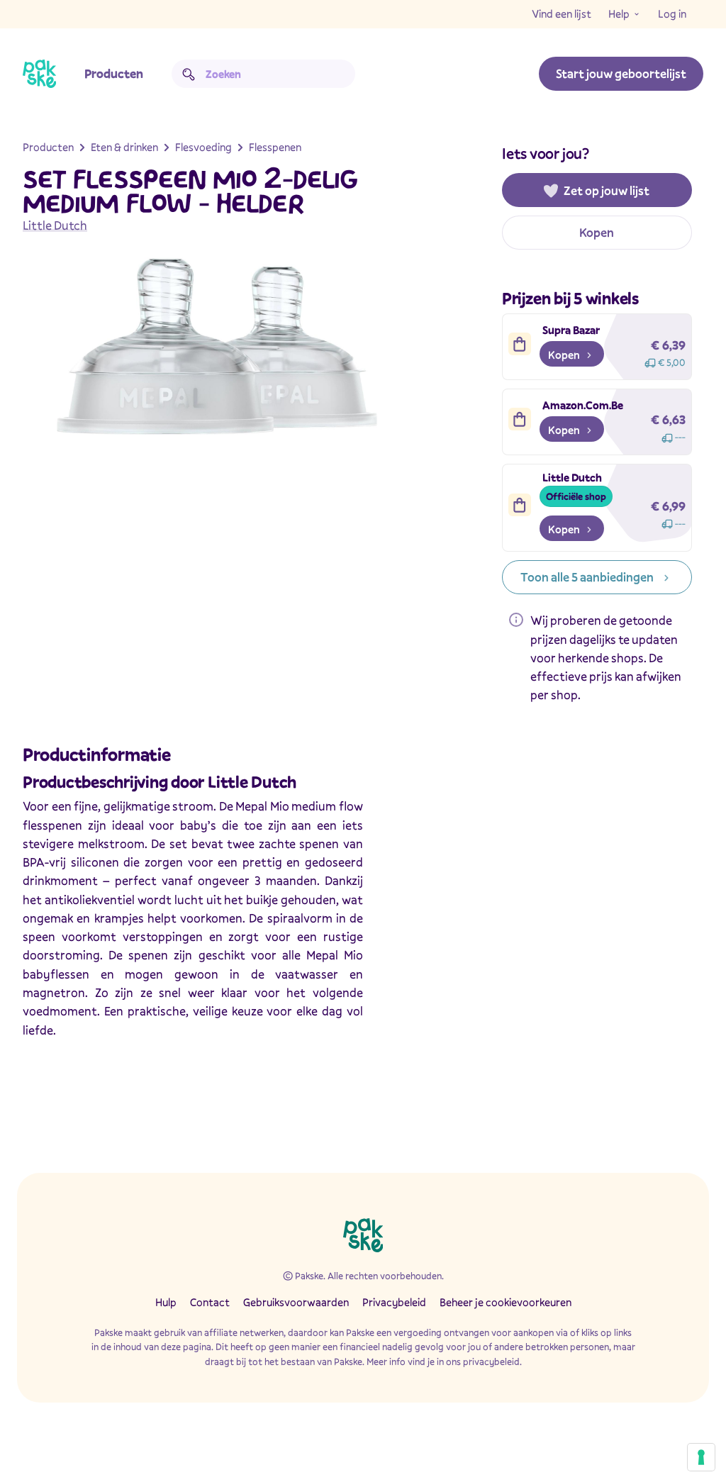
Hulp (166, 1302)
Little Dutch (55, 225)
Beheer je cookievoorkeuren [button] (505, 1302)
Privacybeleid (394, 1302)
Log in (672, 13)
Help (619, 13)
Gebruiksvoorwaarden (296, 1302)
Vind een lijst (561, 13)
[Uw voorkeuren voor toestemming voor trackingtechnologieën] (701, 1457)
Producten (113, 73)
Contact (210, 1302)
